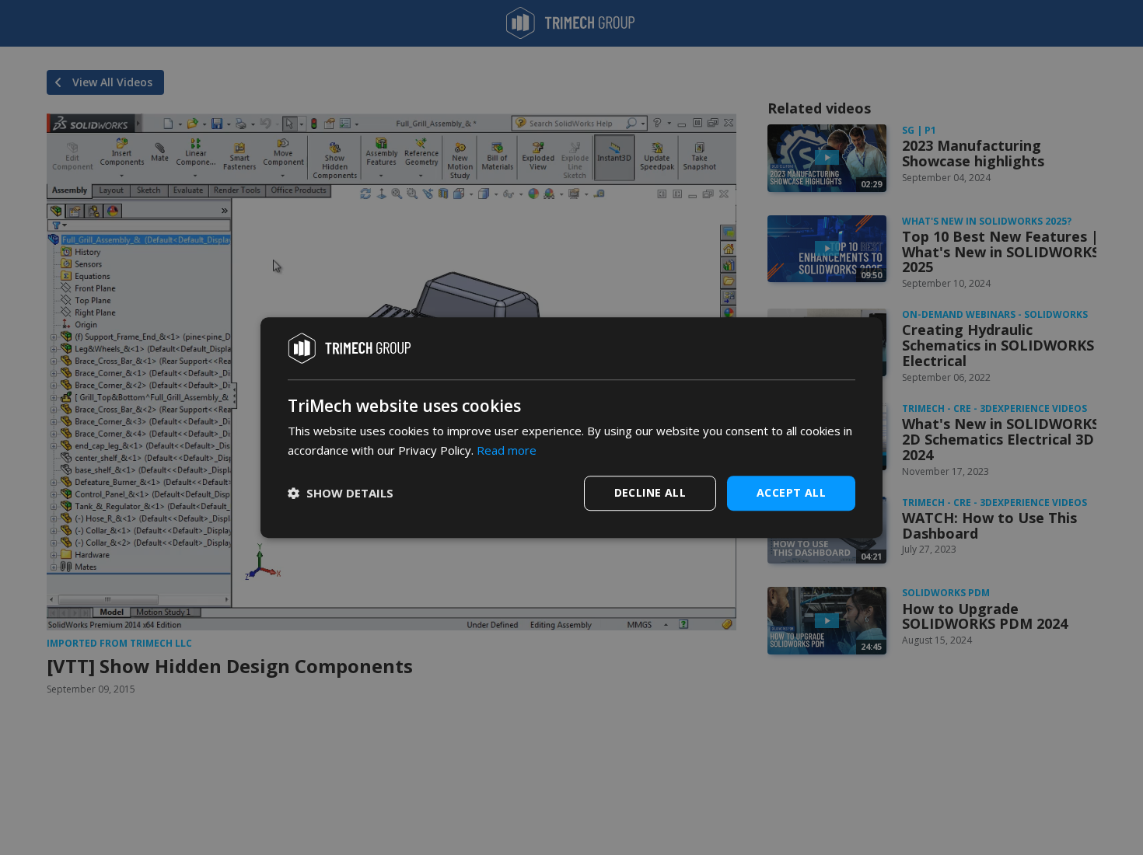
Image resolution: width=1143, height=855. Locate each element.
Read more (507, 450)
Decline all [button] (650, 492)
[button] (340, 492)
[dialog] (571, 427)
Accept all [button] (791, 492)
